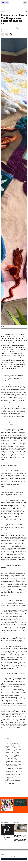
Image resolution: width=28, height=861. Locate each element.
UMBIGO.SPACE (5, 2)
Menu (25, 2)
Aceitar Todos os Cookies (14, 859)
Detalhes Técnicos (14, 856)
